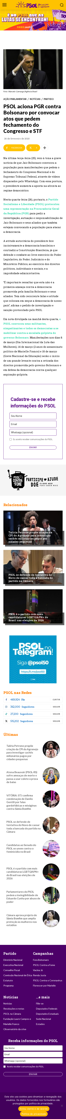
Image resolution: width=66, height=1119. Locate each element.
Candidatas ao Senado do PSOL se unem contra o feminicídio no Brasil (21, 848)
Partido (49, 99)
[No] (61, 1105)
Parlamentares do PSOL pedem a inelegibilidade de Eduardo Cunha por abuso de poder (23, 896)
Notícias (35, 99)
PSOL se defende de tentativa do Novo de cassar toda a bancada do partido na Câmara (30, 578)
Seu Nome (16, 416)
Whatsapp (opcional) (22, 432)
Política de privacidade (34, 1114)
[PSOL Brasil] (33, 4)
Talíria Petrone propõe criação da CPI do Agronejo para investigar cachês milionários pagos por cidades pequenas (30, 537)
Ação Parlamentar (15, 99)
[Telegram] (33, 659)
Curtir (56, 699)
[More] (44, 147)
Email (14, 424)
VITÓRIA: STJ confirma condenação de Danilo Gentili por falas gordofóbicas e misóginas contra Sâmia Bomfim (21, 802)
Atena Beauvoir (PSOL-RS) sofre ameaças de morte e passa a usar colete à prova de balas (22, 777)
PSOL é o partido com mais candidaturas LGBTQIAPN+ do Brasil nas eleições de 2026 (28, 617)
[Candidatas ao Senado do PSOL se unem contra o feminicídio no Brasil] (51, 848)
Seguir (56, 706)
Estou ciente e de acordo (34, 1108)
